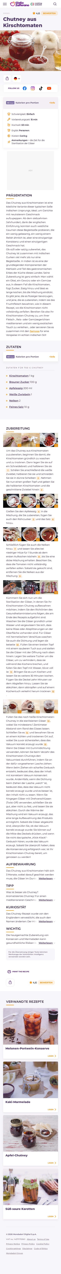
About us (31, 1239)
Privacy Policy (28, 1244)
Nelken (13, 400)
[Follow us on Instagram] (33, 88)
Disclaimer (27, 1248)
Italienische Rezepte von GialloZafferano (26, 3)
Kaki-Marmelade (17, 1102)
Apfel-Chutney (16, 1155)
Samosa (34, 331)
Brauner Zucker (19, 382)
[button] (43, 878)
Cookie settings (13, 1248)
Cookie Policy (42, 1244)
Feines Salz (16, 406)
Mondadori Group (14, 1253)
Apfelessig (16, 388)
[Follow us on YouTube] (49, 88)
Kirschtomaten (19, 375)
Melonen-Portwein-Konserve (27, 1048)
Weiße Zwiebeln (19, 394)
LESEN (50, 1056)
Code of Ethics (41, 1248)
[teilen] (7, 78)
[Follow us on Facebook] (25, 88)
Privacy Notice (13, 1244)
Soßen (6, 13)
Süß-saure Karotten (20, 1209)
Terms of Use (43, 1239)
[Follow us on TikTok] (41, 88)
